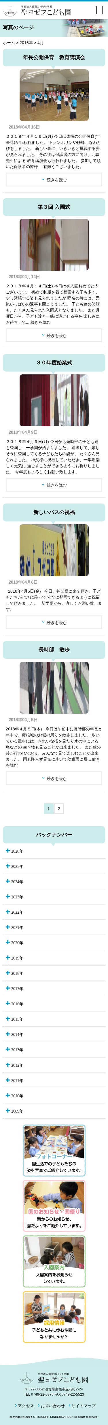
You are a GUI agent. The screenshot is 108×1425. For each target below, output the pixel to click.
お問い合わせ (53, 1405)
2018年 (26, 42)
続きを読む (57, 180)
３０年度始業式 (54, 362)
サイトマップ (83, 1405)
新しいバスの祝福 (54, 512)
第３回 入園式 (54, 207)
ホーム (9, 42)
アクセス (26, 1405)
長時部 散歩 (54, 650)
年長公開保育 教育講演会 (54, 57)
